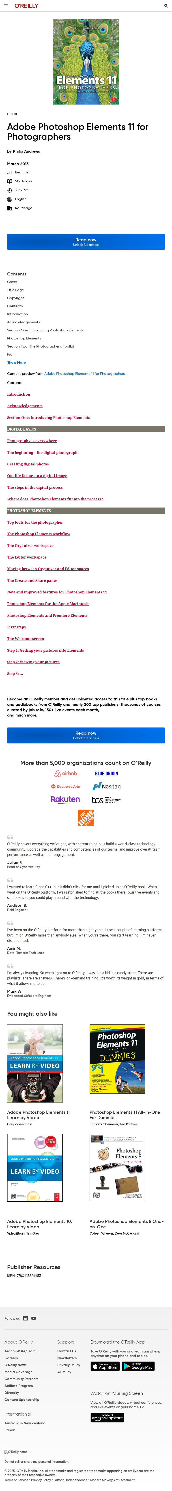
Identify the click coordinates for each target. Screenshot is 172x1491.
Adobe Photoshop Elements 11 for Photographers (84, 373)
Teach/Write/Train (19, 1351)
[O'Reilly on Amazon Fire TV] (107, 1421)
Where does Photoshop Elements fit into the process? (55, 499)
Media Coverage (18, 1371)
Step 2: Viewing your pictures (33, 661)
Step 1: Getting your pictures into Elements (45, 650)
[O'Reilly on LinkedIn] (25, 1318)
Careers (11, 1358)
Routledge (23, 208)
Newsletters (67, 1358)
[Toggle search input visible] (166, 5)
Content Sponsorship (21, 1399)
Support (65, 1342)
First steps (16, 627)
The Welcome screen (25, 638)
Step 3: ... (15, 673)
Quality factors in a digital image (37, 475)
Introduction (18, 394)
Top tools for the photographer (35, 522)
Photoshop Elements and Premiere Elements (47, 615)
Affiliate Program (18, 1385)
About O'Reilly (18, 1342)
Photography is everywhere (32, 440)
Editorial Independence (70, 1480)
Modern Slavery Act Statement (112, 1480)
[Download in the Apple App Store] (105, 1370)
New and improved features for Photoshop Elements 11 (57, 592)
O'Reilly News (15, 1365)
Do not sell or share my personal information (36, 1462)
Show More (16, 362)
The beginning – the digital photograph (42, 452)
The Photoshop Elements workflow (38, 533)
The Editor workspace (26, 557)
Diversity (11, 1392)
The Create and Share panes (32, 580)
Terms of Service (16, 1480)
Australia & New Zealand (24, 1423)
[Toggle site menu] (5, 5)
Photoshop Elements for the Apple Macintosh (48, 603)
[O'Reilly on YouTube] (33, 1318)
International (17, 1414)
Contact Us (66, 1351)
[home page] (26, 5)
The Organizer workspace (30, 545)
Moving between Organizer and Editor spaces (48, 568)
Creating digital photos (28, 464)
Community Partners (21, 1378)
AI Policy (64, 1371)
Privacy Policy (68, 1365)
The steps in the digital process (35, 487)
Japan (9, 1430)
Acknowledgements (25, 405)
